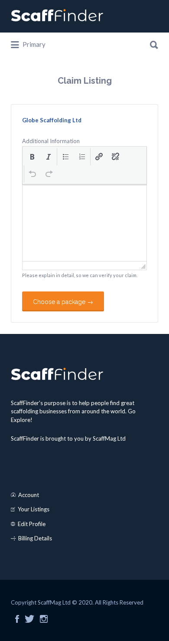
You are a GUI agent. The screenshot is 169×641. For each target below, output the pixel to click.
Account (28, 494)
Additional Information (51, 140)
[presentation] (32, 157)
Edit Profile (32, 523)
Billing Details (35, 538)
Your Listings (33, 509)
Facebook (17, 619)
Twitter (29, 619)
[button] (32, 156)
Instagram (44, 619)
